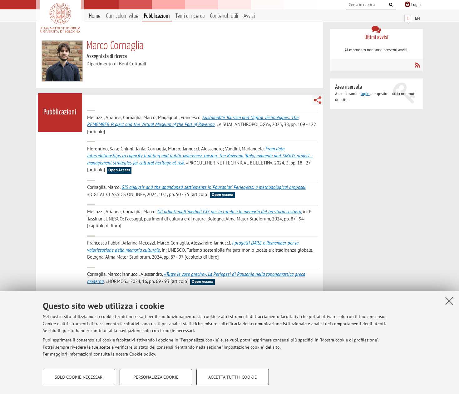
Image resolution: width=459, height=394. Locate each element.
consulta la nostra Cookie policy (124, 354)
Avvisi (249, 16)
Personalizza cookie (156, 377)
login (365, 93)
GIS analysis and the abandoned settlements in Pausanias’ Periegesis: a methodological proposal (213, 187)
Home (95, 16)
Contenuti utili (224, 16)
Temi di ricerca (190, 16)
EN (417, 18)
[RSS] (417, 65)
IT (408, 18)
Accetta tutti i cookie (232, 377)
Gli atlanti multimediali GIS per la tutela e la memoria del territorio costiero (229, 212)
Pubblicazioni (157, 16)
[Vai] (391, 4)
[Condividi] (318, 100)
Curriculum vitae (122, 16)
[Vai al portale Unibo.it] (60, 18)
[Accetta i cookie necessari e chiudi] (449, 301)
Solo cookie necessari (79, 377)
